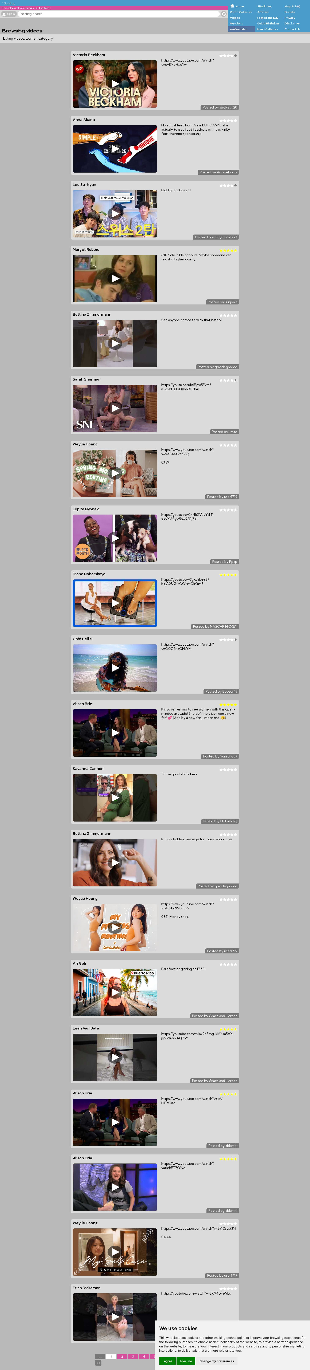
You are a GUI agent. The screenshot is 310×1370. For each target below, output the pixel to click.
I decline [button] (186, 1361)
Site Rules (264, 6)
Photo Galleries (241, 12)
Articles (262, 12)
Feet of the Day (268, 17)
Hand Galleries (267, 29)
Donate (290, 12)
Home (240, 6)
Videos (235, 17)
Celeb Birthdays (268, 23)
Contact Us (292, 29)
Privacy (290, 17)
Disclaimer (292, 23)
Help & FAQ (292, 6)
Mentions (236, 23)
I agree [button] (167, 1361)
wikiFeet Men (238, 29)
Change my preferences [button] (216, 1361)
